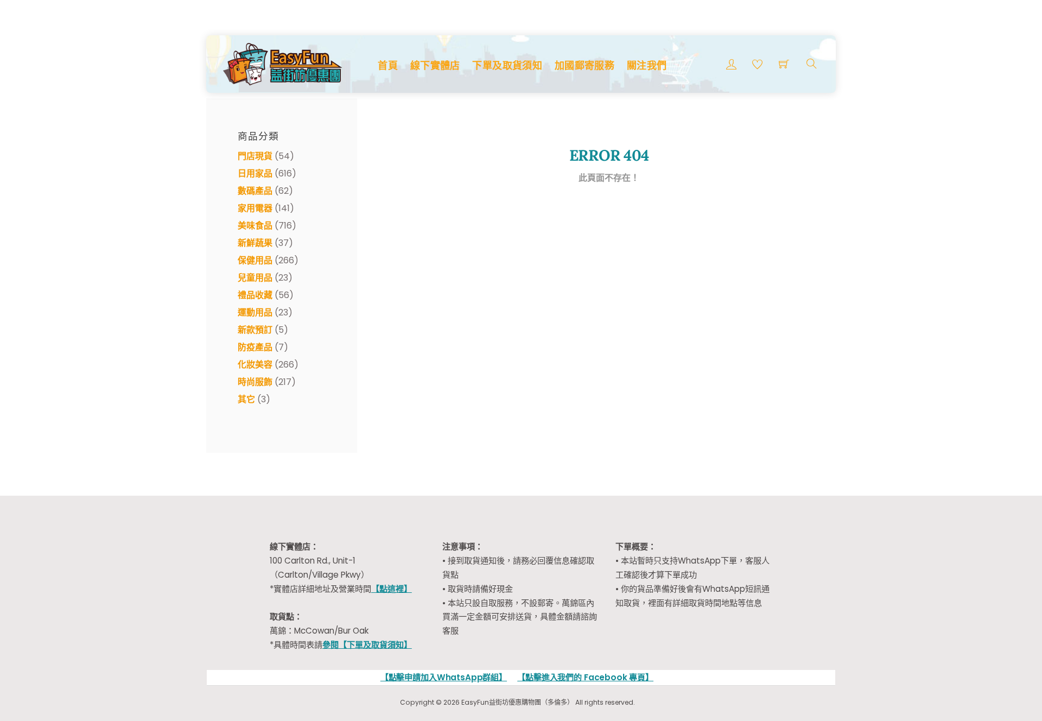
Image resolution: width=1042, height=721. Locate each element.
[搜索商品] (811, 63)
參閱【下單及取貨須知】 (367, 644)
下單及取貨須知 (507, 65)
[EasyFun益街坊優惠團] (284, 62)
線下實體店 (435, 65)
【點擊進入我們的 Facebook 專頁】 (585, 677)
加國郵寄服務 (584, 65)
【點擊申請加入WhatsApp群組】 (443, 677)
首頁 (388, 65)
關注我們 (646, 65)
